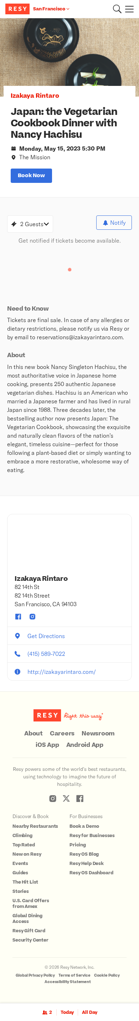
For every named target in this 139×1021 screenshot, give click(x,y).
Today (67, 1012)
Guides (20, 873)
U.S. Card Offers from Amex (30, 904)
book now (31, 175)
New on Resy (26, 854)
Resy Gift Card (28, 931)
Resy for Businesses (92, 835)
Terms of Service (74, 975)
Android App (84, 745)
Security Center (30, 940)
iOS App (47, 745)
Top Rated (23, 845)
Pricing (78, 845)
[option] (69, 57)
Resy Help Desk (87, 863)
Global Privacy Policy (35, 975)
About (33, 733)
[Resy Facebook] (79, 798)
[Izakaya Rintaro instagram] (32, 616)
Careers (62, 733)
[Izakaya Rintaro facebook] (18, 616)
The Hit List (25, 882)
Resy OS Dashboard (91, 873)
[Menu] (128, 9)
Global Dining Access (27, 919)
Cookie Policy (107, 975)
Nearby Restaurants (35, 826)
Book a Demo (84, 826)
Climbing (22, 835)
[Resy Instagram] (52, 798)
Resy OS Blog (84, 854)
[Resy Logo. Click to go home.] (18, 9)
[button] (117, 9)
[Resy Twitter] (66, 798)
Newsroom (98, 733)
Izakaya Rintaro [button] (35, 96)
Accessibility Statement (68, 981)
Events (20, 863)
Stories (20, 891)
